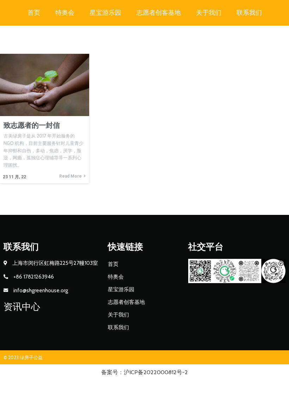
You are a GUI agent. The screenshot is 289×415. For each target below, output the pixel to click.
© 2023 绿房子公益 (23, 357)
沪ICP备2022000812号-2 (156, 372)
